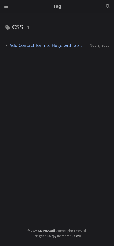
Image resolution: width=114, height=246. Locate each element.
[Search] (108, 6)
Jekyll (76, 236)
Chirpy (51, 236)
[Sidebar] (6, 6)
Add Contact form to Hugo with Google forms (47, 45)
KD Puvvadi (46, 231)
